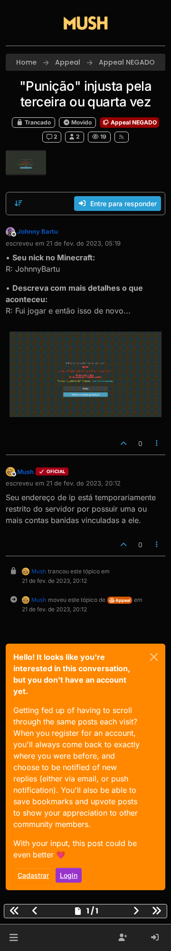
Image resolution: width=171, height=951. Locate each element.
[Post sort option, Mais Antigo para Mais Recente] (18, 203)
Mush (25, 472)
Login (68, 875)
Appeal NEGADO (133, 122)
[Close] (153, 657)
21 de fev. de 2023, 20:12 (83, 483)
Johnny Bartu (37, 231)
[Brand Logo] (85, 22)
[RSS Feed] (121, 137)
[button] (13, 937)
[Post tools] (157, 443)
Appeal (122, 600)
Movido (81, 122)
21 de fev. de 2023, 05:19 (83, 243)
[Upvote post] (123, 443)
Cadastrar (33, 875)
